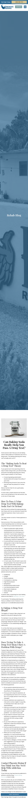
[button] (25, 7)
